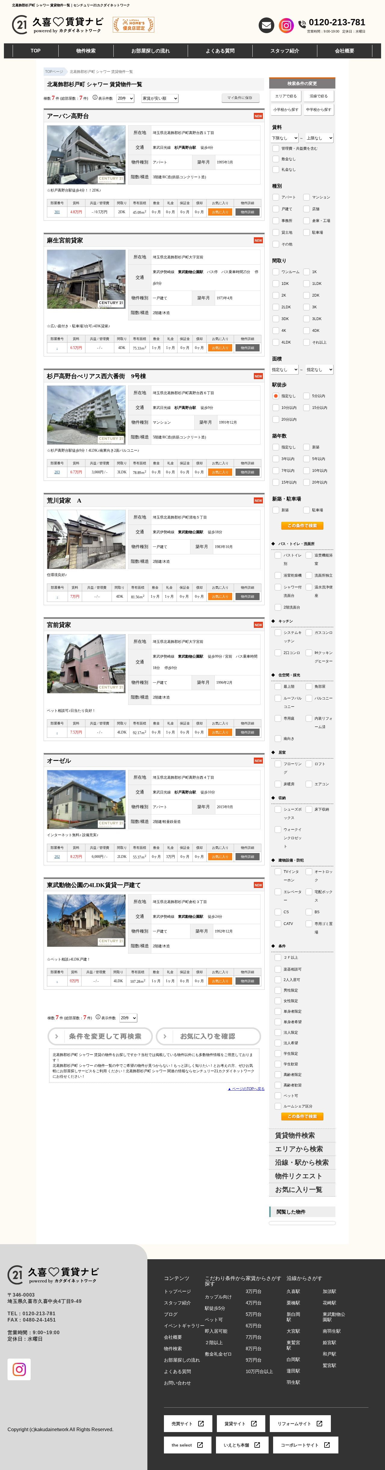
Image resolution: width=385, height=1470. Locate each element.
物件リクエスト (299, 1176)
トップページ (177, 1291)
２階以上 (214, 1342)
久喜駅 (293, 1291)
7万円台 (254, 1337)
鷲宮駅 (329, 1365)
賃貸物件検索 (295, 1135)
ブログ (170, 1314)
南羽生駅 (332, 1331)
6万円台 (254, 1325)
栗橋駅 (293, 1302)
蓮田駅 (293, 1371)
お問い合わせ (177, 1383)
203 (57, 472)
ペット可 (214, 1319)
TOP (36, 50)
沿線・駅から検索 (302, 1162)
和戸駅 (329, 1354)
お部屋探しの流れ (150, 50)
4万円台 (254, 1302)
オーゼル (59, 760)
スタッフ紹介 (284, 50)
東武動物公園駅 (334, 1317)
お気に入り (220, 212)
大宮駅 (293, 1331)
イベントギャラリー (184, 1325)
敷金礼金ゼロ (218, 1354)
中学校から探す (318, 109)
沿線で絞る (319, 96)
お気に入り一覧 (298, 1189)
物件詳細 (247, 212)
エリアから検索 (299, 1149)
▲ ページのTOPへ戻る (246, 1089)
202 (57, 857)
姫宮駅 (329, 1342)
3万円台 (254, 1291)
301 (57, 212)
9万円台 (254, 1360)
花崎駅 (329, 1302)
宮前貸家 (59, 624)
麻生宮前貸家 (65, 240)
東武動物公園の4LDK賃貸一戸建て (94, 885)
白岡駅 (293, 1359)
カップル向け (218, 1296)
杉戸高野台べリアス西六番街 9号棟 (96, 376)
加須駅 (329, 1291)
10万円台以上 (259, 1371)
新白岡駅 (293, 1317)
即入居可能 (216, 1331)
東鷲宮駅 (293, 1345)
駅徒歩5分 (215, 1308)
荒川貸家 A (64, 500)
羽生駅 (293, 1382)
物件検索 (86, 50)
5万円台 (254, 1314)
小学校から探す (286, 109)
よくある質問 (220, 50)
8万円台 (254, 1348)
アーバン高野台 (68, 116)
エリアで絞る (286, 96)
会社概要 (344, 50)
